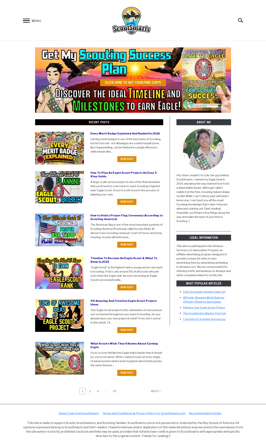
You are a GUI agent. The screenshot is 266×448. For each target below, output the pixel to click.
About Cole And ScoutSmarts (79, 413)
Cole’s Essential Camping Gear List (204, 291)
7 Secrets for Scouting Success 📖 (204, 319)
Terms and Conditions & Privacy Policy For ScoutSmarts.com (143, 413)
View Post (126, 159)
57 (116, 391)
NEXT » (156, 391)
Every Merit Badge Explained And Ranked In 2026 (125, 133)
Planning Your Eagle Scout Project (204, 307)
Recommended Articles (205, 413)
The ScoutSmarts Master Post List (204, 313)
